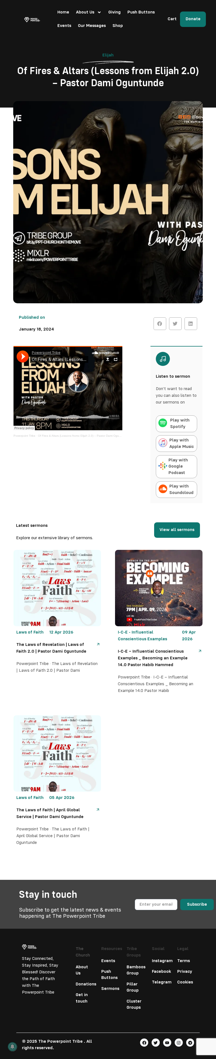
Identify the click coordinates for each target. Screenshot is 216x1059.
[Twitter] (156, 1042)
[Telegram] (190, 1042)
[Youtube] (167, 1042)
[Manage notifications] (12, 1046)
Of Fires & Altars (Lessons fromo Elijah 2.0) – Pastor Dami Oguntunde (83, 435)
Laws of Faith (30, 632)
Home (63, 12)
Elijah (108, 55)
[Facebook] (144, 1042)
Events (64, 26)
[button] (160, 323)
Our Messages (92, 26)
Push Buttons (141, 12)
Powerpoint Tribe (24, 435)
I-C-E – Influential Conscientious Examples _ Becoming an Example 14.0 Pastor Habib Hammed (153, 658)
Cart (172, 19)
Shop (117, 26)
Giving (114, 12)
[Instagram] (179, 1042)
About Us (85, 12)
